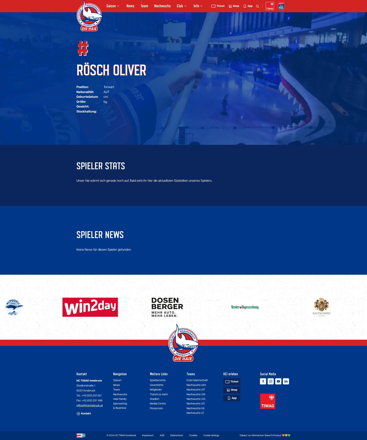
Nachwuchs (162, 6)
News (130, 6)
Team (144, 6)
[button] (113, 6)
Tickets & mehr (159, 394)
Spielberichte (158, 380)
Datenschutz (176, 435)
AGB (162, 435)
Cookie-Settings (211, 435)
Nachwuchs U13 (196, 399)
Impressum (148, 435)
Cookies (193, 435)
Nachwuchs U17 (196, 389)
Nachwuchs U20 (196, 385)
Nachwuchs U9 (195, 408)
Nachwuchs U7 (195, 413)
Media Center (158, 403)
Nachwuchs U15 (196, 394)
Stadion (154, 399)
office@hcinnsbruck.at (89, 405)
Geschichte (156, 385)
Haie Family (120, 399)
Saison (117, 380)
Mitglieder (156, 389)
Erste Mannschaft (197, 380)
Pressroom (156, 408)
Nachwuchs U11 (196, 403)
